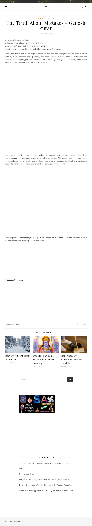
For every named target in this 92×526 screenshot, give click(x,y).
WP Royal (19, 521)
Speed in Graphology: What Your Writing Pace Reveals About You (46, 490)
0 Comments (82, 324)
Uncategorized (46, 19)
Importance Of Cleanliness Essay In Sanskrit (71, 359)
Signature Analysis (26, 474)
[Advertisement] (46, 73)
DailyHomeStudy (13, 324)
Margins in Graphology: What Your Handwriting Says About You (45, 479)
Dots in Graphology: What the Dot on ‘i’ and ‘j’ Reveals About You (45, 485)
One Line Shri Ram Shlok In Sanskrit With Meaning (44, 359)
